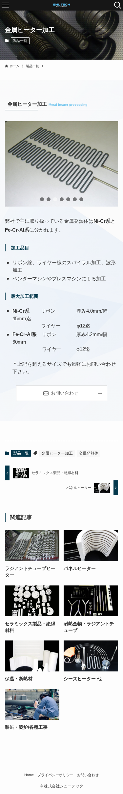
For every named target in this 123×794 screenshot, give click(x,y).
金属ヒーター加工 (57, 453)
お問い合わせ (88, 775)
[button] (42, 199)
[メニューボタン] (5, 5)
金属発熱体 (88, 453)
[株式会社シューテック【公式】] (61, 5)
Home (29, 775)
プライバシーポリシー (55, 775)
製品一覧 (20, 41)
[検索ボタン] (118, 5)
